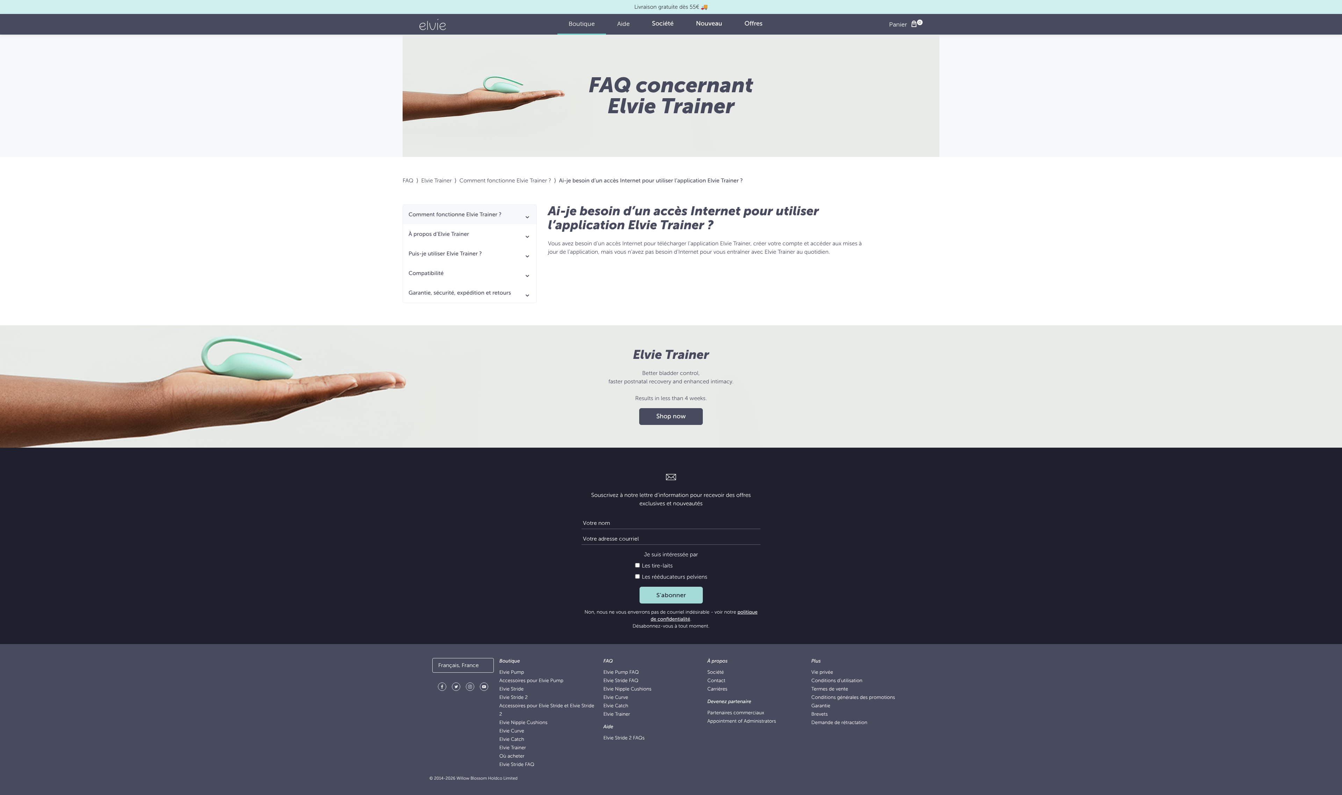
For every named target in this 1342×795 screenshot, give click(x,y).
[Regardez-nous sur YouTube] (484, 688)
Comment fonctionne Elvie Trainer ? (505, 181)
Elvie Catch (511, 739)
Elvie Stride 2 (513, 697)
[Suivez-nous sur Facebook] (442, 688)
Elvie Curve (511, 731)
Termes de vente (829, 689)
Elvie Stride (511, 689)
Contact (716, 681)
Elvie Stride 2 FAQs (623, 738)
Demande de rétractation (839, 722)
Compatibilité (426, 273)
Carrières (717, 689)
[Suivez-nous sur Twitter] (456, 688)
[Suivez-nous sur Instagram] (470, 688)
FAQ (408, 181)
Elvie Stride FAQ (516, 764)
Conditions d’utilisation (837, 681)
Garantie (820, 706)
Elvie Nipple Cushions (523, 722)
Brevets (819, 714)
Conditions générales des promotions (853, 697)
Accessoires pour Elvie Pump (531, 681)
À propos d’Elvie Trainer (439, 234)
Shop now (671, 416)
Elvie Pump (511, 672)
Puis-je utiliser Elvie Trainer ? (445, 254)
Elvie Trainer (436, 181)
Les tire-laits (656, 566)
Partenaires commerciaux (735, 713)
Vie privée (822, 672)
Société (715, 672)
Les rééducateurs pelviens (673, 577)
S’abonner (671, 595)
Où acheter (512, 756)
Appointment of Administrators (741, 721)
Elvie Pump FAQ (620, 672)
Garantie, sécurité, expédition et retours (460, 293)
